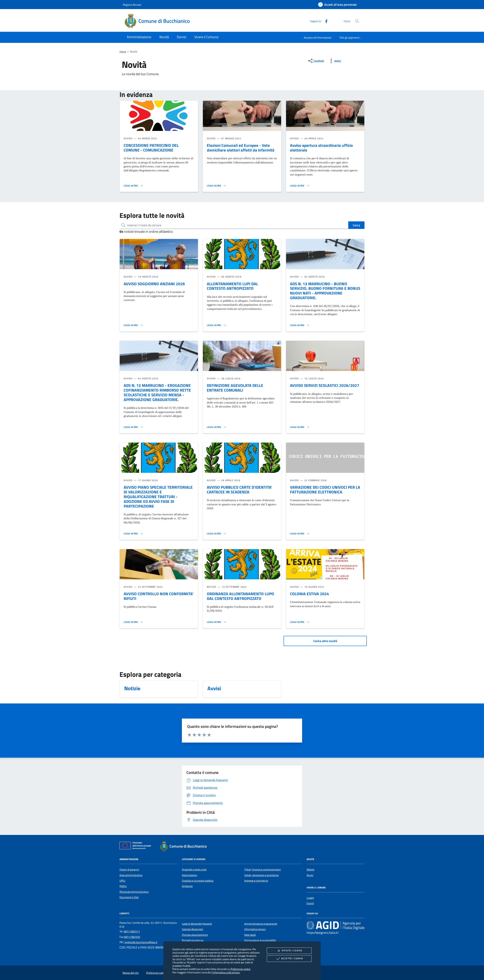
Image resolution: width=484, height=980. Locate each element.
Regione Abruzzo (132, 5)
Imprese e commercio (256, 881)
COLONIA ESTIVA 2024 (309, 594)
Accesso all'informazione (317, 37)
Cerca (356, 225)
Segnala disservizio (192, 929)
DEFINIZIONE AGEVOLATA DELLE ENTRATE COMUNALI (235, 387)
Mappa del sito (131, 973)
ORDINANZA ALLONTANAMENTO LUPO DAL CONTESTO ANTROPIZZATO (240, 596)
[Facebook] (325, 20)
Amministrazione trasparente (260, 924)
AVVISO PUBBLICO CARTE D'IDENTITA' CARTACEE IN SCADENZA (239, 489)
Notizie (310, 869)
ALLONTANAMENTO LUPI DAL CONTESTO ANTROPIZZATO (232, 286)
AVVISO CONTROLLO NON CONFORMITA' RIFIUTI (158, 596)
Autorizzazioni (189, 875)
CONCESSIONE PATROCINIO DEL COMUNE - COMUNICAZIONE (151, 147)
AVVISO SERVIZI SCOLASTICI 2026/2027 (324, 385)
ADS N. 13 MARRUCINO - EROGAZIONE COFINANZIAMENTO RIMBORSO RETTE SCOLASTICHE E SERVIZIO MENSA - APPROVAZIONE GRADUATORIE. (157, 392)
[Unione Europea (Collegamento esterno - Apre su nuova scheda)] (136, 846)
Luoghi (310, 898)
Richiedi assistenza (192, 940)
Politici (123, 886)
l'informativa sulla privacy (226, 972)
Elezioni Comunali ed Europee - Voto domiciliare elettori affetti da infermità (240, 147)
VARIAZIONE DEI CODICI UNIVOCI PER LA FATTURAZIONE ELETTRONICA (325, 489)
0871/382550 (132, 937)
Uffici (122, 881)
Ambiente (187, 886)
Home (122, 51)
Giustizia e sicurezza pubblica (197, 881)
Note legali (250, 935)
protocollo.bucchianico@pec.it (141, 942)
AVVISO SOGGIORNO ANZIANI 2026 (154, 284)
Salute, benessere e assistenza (261, 875)
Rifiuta (292, 950)
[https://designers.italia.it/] (336, 925)
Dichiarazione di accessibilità (260, 940)
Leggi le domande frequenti (197, 924)
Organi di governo (129, 869)
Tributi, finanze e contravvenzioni (262, 869)
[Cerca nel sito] (357, 21)
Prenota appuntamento (195, 935)
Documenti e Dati (129, 897)
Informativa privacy (255, 929)
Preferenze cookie (240, 969)
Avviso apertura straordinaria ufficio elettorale (321, 147)
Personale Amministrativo (134, 892)
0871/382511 (132, 931)
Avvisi (310, 875)
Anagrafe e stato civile (194, 869)
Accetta (292, 958)
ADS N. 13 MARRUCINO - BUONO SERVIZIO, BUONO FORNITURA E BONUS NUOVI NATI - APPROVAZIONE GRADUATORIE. (325, 291)
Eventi (310, 903)
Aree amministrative (130, 875)
